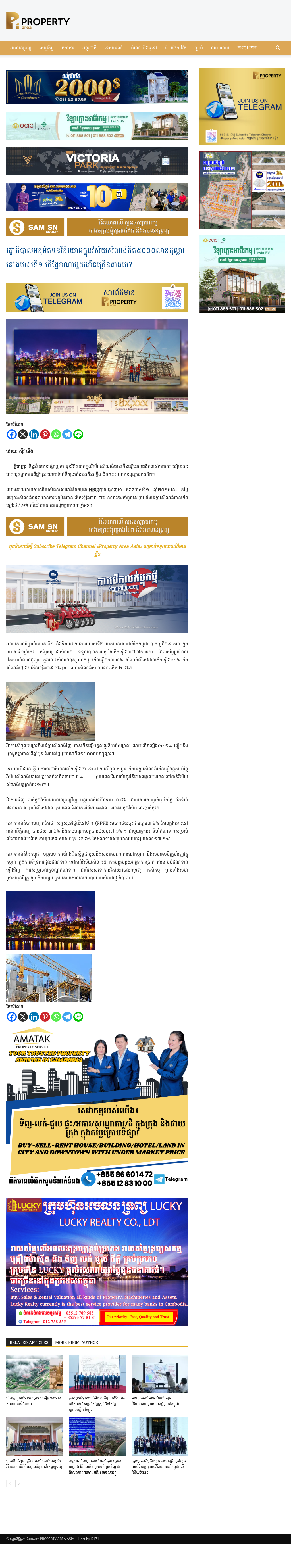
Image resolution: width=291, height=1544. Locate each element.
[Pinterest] (45, 434)
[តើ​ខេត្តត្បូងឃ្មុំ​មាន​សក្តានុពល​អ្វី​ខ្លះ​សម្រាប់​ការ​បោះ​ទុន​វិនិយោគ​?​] (34, 1374)
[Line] (78, 434)
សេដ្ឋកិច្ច (47, 48)
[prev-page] (9, 1483)
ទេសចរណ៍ (114, 48)
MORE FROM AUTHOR (76, 1343)
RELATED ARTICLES (29, 1343)
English (247, 48)
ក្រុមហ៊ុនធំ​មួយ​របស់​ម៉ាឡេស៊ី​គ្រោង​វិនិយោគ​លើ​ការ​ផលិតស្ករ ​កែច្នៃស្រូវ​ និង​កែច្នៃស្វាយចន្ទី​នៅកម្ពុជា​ (97, 1404)
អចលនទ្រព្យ (21, 48)
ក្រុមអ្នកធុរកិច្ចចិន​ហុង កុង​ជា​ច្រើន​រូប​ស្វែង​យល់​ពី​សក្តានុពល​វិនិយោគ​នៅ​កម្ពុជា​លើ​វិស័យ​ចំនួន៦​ (159, 1466)
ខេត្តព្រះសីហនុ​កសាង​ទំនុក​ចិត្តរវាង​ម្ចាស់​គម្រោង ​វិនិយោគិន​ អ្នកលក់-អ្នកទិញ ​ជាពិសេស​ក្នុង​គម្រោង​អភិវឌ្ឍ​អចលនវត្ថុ (95, 1466)
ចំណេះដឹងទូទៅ (144, 48)
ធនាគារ (68, 48)
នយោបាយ (220, 48)
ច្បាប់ (198, 48)
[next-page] (18, 1483)
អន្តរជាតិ (89, 48)
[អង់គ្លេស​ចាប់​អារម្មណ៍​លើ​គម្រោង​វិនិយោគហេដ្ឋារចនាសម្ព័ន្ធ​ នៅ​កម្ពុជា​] (160, 1374)
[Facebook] (12, 434)
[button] (278, 48)
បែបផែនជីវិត (175, 48)
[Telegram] (67, 434)
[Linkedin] (34, 434)
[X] (23, 434)
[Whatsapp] (56, 434)
